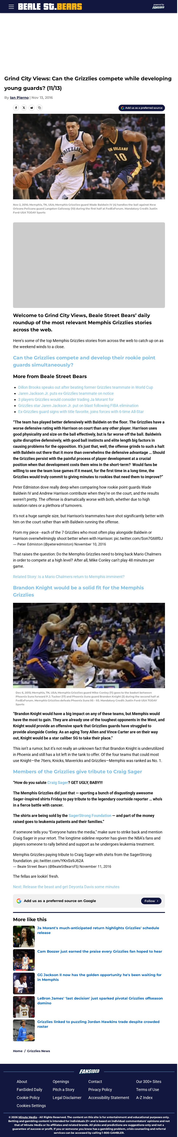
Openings (61, 1081)
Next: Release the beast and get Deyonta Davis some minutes (66, 886)
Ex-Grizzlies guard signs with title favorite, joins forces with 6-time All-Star (81, 411)
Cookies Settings (31, 1105)
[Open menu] (11, 6)
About (22, 1081)
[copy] (39, 108)
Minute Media (27, 1117)
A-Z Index (144, 1097)
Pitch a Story (63, 1089)
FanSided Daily (29, 1089)
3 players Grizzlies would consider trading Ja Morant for (66, 399)
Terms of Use (147, 1089)
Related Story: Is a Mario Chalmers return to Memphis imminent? (69, 576)
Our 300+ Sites (148, 1081)
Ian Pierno (19, 98)
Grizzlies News (38, 1051)
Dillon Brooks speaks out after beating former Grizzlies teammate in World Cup (85, 387)
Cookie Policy (28, 1097)
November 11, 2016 (95, 866)
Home (18, 1051)
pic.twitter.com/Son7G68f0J (138, 538)
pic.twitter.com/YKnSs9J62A (59, 860)
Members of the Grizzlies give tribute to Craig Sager (77, 772)
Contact (95, 1081)
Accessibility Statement (108, 1097)
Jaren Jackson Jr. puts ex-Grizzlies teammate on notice (66, 393)
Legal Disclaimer (67, 1097)
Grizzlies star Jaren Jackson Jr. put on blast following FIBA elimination (78, 405)
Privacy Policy (100, 1089)
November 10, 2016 (90, 544)
